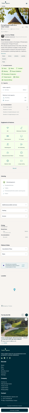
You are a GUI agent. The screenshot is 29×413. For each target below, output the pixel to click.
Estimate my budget (14, 410)
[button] (14, 16)
